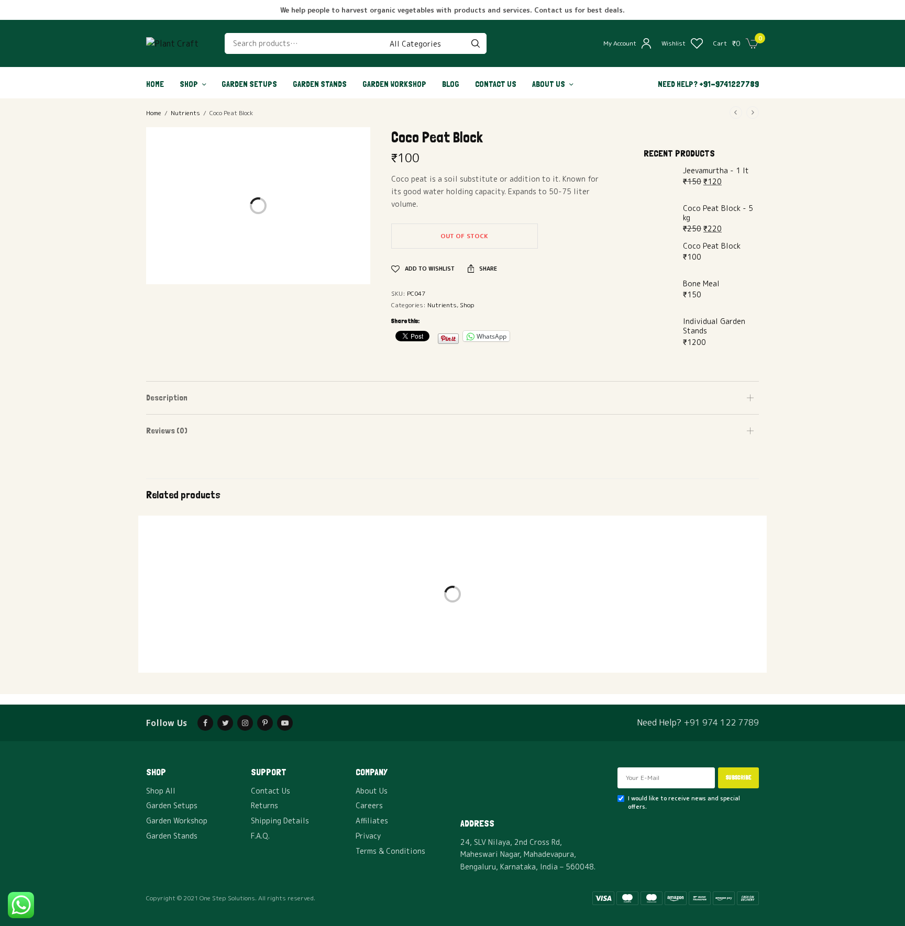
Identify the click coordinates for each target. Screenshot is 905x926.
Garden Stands (320, 84)
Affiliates (372, 820)
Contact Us (495, 84)
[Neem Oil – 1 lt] (243, 612)
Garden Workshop (394, 84)
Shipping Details (280, 820)
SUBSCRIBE (738, 777)
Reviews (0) (166, 431)
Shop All (160, 791)
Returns (264, 805)
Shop (189, 84)
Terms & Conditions (390, 851)
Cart (720, 43)
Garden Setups (249, 84)
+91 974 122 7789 (721, 722)
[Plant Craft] (172, 43)
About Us (548, 84)
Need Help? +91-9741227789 (708, 84)
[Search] (475, 43)
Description (166, 398)
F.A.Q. (260, 836)
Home (155, 84)
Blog (450, 84)
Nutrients (185, 112)
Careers (369, 805)
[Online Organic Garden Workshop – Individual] (452, 612)
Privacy (368, 836)
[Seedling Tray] (662, 612)
